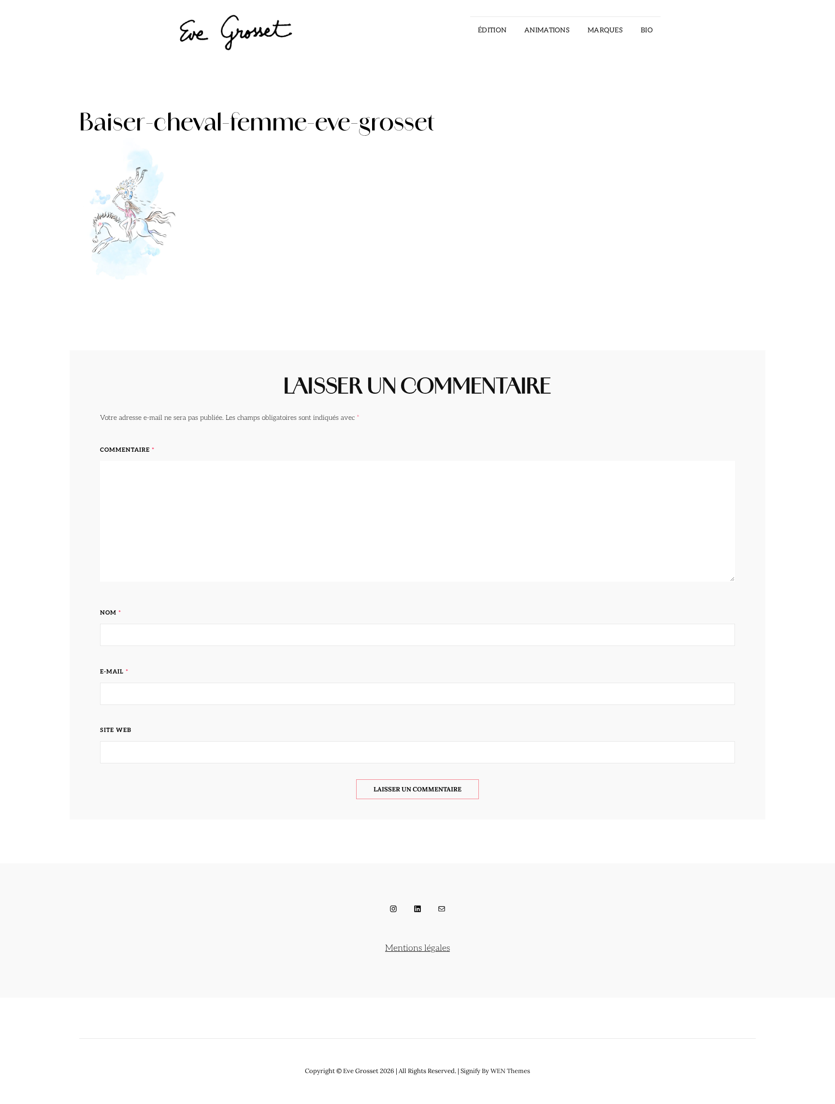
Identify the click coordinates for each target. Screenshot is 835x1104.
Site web (115, 730)
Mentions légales (417, 948)
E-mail (114, 671)
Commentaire (127, 450)
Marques (605, 30)
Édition (492, 30)
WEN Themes (510, 1071)
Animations (547, 30)
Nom (110, 613)
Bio (647, 30)
